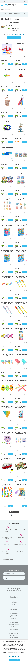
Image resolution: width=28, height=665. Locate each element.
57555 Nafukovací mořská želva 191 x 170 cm (21, 460)
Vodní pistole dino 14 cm (21, 354)
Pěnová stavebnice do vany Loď (7, 42)
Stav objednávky (14, 626)
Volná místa (14, 602)
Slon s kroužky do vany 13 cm (7, 433)
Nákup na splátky (14, 616)
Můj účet (21, 1)
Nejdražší (16, 34)
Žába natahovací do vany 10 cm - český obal (21, 225)
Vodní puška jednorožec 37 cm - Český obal (7, 303)
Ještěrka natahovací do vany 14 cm (7, 277)
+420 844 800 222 (14, 635)
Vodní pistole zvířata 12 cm (7, 355)
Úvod (5, 13)
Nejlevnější (12, 34)
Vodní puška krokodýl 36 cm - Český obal (21, 277)
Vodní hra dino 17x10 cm (7, 172)
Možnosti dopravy (14, 613)
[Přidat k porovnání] (11, 56)
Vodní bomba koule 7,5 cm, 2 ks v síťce (20, 42)
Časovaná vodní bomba (7, 380)
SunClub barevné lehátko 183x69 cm (7, 407)
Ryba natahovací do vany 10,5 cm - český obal (7, 225)
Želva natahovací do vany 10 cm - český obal (7, 251)
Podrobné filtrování (15, 37)
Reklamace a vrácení (14, 618)
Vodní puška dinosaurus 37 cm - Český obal (21, 303)
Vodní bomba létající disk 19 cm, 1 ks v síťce (21, 68)
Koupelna (10, 13)
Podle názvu (21, 34)
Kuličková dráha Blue (21, 120)
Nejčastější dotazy (14, 629)
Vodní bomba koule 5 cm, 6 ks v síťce (7, 68)
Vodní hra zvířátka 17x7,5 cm (21, 329)
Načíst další (13, 511)
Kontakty (14, 604)
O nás (14, 599)
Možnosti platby (14, 615)
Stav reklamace (14, 627)
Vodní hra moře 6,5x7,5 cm (20, 172)
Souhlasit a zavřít (14, 660)
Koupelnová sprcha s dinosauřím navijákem (21, 485)
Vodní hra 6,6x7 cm (20, 146)
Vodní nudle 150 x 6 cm (21, 380)
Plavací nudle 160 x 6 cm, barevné (21, 94)
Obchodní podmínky (14, 612)
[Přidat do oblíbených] (12, 56)
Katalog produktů (14, 601)
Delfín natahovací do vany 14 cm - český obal (21, 251)
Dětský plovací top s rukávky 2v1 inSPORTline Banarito (7, 147)
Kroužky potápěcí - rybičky (7, 120)
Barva (12, 158)
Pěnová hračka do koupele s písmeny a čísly (7, 486)
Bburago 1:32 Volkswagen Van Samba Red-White (7, 460)
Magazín (14, 605)
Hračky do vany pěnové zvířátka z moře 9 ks (20, 433)
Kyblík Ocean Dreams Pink (7, 94)
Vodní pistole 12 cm (7, 328)
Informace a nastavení (14, 656)
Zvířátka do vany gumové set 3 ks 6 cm (21, 198)
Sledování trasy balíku (14, 624)
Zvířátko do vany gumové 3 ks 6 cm (7, 198)
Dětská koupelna (17, 13)
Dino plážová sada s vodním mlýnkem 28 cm (21, 407)
